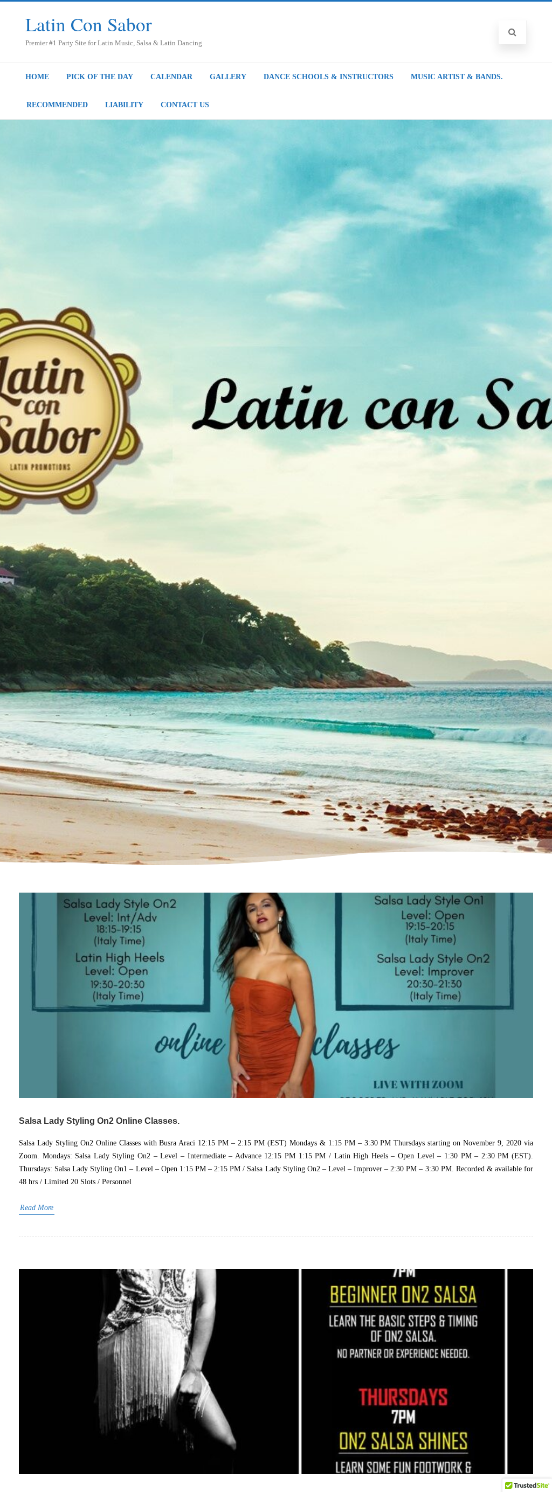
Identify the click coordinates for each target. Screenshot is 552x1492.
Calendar (171, 77)
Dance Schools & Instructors (329, 77)
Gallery (228, 77)
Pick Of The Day (99, 77)
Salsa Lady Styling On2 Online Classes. (99, 1120)
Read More (36, 1208)
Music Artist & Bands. (457, 77)
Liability (124, 105)
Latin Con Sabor (88, 24)
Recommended (57, 105)
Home (37, 77)
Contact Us (185, 105)
